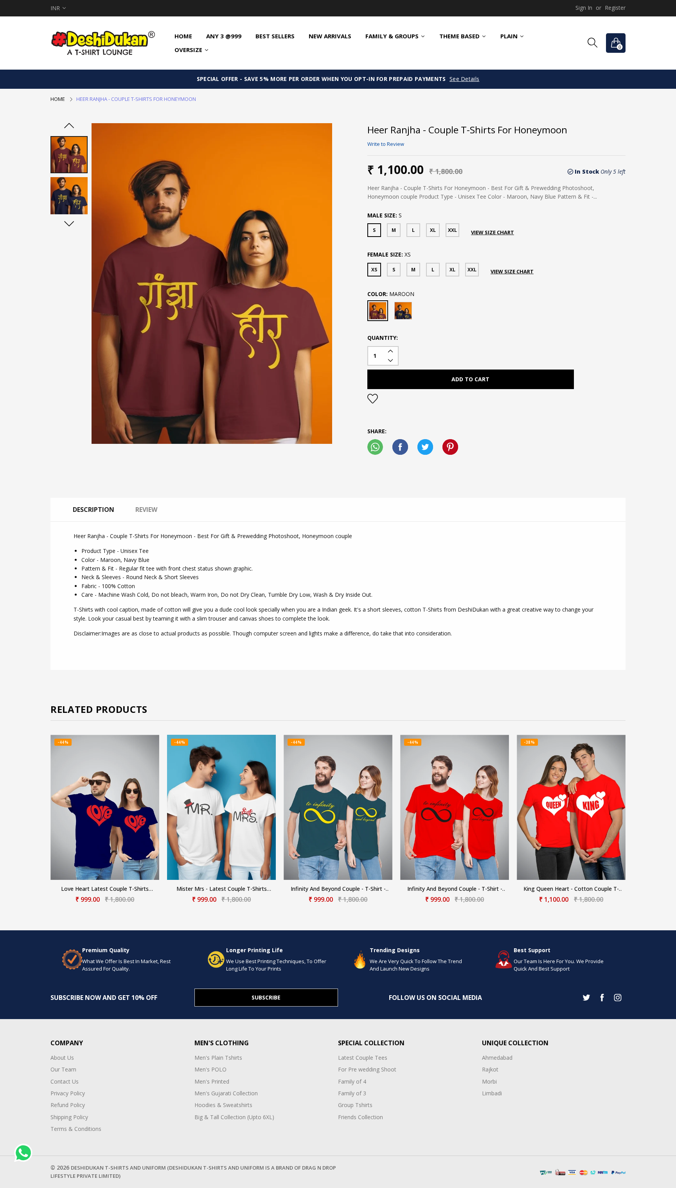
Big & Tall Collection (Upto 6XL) (234, 1117)
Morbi (489, 1081)
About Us (62, 1057)
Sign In (583, 7)
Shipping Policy (69, 1117)
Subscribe (266, 997)
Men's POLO (210, 1069)
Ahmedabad (497, 1057)
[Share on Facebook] (400, 447)
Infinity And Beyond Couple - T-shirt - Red (454, 889)
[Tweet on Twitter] (425, 447)
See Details (464, 79)
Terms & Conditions (75, 1128)
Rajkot (490, 1069)
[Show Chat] (25, 1153)
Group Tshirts (355, 1105)
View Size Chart (492, 232)
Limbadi (492, 1093)
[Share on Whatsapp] (375, 447)
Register (615, 7)
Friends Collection (360, 1117)
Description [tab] (93, 509)
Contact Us (64, 1081)
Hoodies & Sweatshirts (223, 1105)
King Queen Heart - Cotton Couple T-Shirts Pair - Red (571, 889)
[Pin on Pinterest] (450, 447)
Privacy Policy (67, 1093)
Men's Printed (211, 1081)
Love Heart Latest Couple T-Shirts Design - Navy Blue (105, 889)
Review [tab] (146, 509)
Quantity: (382, 337)
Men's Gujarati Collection (226, 1093)
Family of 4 (352, 1081)
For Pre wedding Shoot (367, 1069)
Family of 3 (352, 1093)
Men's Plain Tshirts (218, 1057)
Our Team (63, 1069)
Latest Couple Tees (362, 1057)
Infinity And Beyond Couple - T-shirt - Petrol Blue (338, 889)
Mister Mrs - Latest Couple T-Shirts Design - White (221, 889)
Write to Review (385, 143)
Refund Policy (67, 1105)
